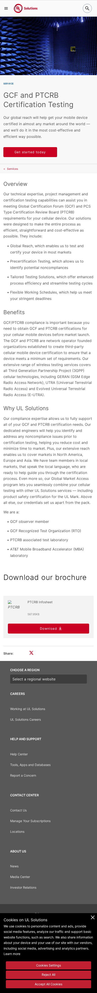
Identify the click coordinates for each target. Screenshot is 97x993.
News (14, 866)
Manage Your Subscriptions (30, 821)
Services (12, 168)
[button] (6, 8)
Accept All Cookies (48, 984)
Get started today (30, 152)
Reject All (48, 974)
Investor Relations (23, 887)
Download (48, 628)
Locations (17, 831)
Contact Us (18, 810)
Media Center (20, 877)
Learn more (12, 954)
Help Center (19, 754)
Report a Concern (23, 775)
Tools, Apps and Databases (30, 765)
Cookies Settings (48, 965)
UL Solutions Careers (25, 719)
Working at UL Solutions (27, 709)
